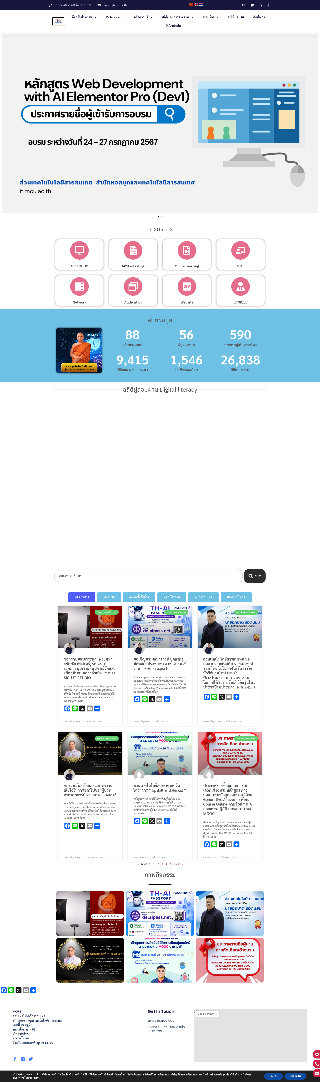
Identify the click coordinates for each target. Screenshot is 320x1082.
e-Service (113, 17)
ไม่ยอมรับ (295, 1076)
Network (79, 302)
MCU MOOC (79, 266)
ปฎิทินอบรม (236, 17)
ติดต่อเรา (259, 17)
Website (187, 302)
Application (133, 302)
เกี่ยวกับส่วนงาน (81, 17)
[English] (196, 4)
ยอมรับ (273, 1076)
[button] (244, 5)
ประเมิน (208, 17)
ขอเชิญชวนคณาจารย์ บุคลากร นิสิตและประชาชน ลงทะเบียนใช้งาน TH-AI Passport (160, 663)
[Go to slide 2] (161, 216)
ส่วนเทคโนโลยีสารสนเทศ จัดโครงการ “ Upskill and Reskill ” (160, 788)
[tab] (81, 597)
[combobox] (148, 576)
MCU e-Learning (187, 266)
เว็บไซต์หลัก (172, 26)
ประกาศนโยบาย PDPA (26, 1078)
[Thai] (201, 4)
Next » (178, 864)
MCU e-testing (133, 266)
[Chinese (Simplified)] (191, 4)
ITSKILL (240, 302)
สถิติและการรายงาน (175, 17)
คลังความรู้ (141, 17)
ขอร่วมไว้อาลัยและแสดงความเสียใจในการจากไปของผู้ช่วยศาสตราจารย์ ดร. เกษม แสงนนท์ (90, 790)
